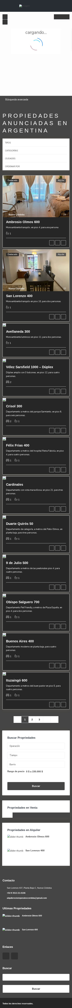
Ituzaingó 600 (16, 680)
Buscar (36, 786)
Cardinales (14, 484)
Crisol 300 (14, 406)
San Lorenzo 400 (19, 296)
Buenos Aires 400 (20, 641)
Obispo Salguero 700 (22, 602)
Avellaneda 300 (18, 331)
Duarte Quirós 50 (19, 524)
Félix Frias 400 (17, 445)
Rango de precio (15, 771)
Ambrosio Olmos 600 (23, 222)
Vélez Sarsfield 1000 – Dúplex (29, 367)
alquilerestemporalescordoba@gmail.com (27, 898)
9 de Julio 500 (17, 563)
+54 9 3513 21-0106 (16, 893)
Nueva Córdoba (16, 214)
